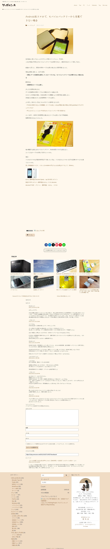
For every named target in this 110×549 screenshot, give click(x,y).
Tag (100, 5)
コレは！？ (14, 495)
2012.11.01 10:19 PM (34, 342)
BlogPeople (53, 502)
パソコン (13, 497)
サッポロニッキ (53, 548)
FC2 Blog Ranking (49, 504)
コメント (29, 408)
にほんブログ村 (45, 502)
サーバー (14, 490)
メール (27, 433)
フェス (88, 5)
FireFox (14, 499)
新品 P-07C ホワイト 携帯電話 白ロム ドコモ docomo (41, 182)
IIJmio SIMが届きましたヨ (63, 296)
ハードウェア (31, 25)
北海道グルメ (16, 522)
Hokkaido (94, 5)
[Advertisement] (55, 208)
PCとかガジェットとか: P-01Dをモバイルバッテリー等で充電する (46, 110)
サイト (27, 438)
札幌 (12, 539)
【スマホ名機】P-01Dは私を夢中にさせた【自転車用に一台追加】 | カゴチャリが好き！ (51, 460)
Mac (13, 501)
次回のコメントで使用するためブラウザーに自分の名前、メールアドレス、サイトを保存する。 (51, 444)
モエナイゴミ (15, 511)
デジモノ (30, 235)
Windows (14, 503)
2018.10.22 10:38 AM (34, 462)
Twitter (14, 482)
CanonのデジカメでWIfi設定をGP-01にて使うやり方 (26, 296)
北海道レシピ (16, 524)
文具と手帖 (15, 537)
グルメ (13, 492)
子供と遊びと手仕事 (17, 532)
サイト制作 (15, 488)
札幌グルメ (15, 543)
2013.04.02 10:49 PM (34, 373)
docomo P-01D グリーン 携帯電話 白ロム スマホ (41, 185)
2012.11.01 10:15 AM (34, 321)
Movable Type (16, 480)
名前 (27, 427)
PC (84, 5)
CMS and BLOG (15, 478)
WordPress (15, 486)
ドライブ (14, 518)
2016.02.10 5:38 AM (34, 396)
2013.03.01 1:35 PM (34, 358)
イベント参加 (16, 534)
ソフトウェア (16, 505)
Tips (80, 5)
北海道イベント (16, 520)
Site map (105, 5)
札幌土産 (14, 545)
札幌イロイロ (16, 541)
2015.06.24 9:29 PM (34, 387)
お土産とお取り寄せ (18, 516)
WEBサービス (16, 484)
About (75, 5)
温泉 (13, 526)
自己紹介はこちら (85, 517)
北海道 (13, 513)
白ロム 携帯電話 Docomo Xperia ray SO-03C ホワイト (42, 179)
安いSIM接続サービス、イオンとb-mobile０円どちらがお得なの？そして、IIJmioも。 (50, 165)
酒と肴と (14, 528)
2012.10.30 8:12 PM (34, 307)
